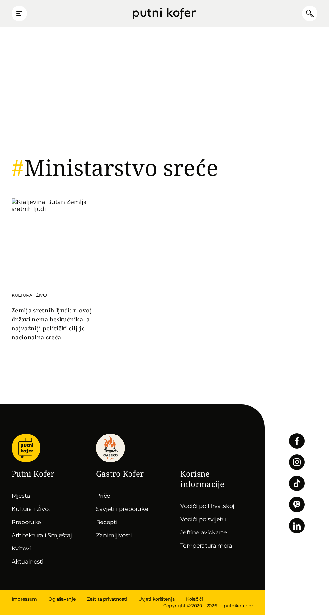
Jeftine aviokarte (203, 532)
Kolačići (194, 599)
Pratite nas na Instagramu (297, 462)
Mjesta (21, 495)
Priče (103, 495)
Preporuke (26, 522)
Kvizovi (21, 548)
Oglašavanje (62, 599)
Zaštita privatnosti (107, 599)
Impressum (24, 599)
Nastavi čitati (59, 270)
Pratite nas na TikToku (297, 483)
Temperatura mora (206, 545)
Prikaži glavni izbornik (19, 13)
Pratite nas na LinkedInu (297, 525)
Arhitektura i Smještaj (42, 535)
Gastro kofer (110, 448)
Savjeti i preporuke (122, 509)
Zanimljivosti (114, 535)
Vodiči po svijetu (203, 519)
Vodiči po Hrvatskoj (207, 506)
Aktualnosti (27, 561)
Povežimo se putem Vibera (297, 504)
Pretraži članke (309, 13)
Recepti (107, 522)
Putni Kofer (164, 13)
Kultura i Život (31, 509)
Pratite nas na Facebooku (297, 441)
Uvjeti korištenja (156, 599)
